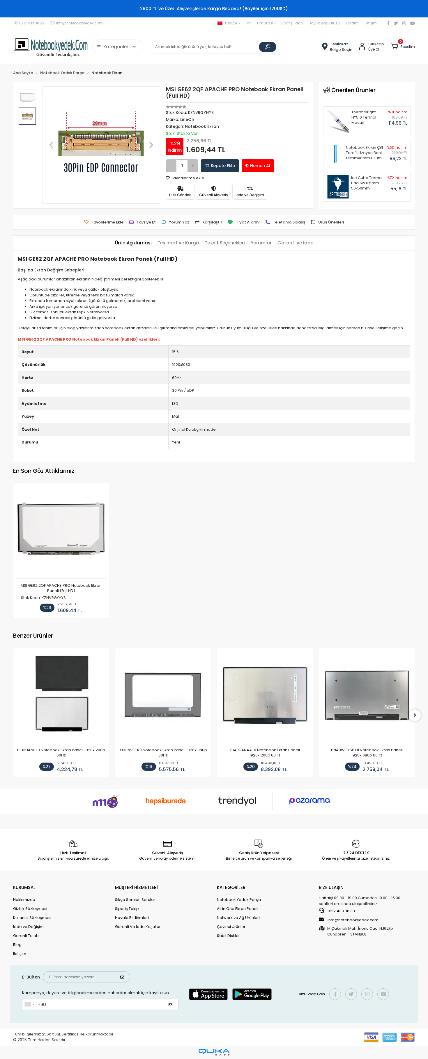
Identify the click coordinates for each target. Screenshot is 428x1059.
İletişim (371, 23)
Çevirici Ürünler (231, 926)
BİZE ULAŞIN (331, 887)
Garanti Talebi (26, 935)
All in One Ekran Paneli (237, 908)
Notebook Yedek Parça (239, 899)
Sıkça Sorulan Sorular (135, 899)
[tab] (133, 243)
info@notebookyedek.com (353, 920)
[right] (415, 715)
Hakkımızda (24, 899)
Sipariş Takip (291, 23)
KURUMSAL (24, 887)
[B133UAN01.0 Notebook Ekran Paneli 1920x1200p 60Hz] (61, 696)
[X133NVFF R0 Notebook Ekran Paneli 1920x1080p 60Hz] (163, 696)
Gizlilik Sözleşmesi (30, 908)
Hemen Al (260, 166)
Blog (17, 944)
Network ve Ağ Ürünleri (238, 917)
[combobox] (29, 1004)
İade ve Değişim (28, 926)
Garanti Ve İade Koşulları (138, 926)
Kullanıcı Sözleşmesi (32, 917)
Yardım (352, 23)
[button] (403, 47)
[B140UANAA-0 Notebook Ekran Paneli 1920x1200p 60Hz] (265, 696)
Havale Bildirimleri (132, 917)
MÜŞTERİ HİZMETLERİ (136, 887)
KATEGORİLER (231, 887)
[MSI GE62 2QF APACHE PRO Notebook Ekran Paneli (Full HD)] (61, 532)
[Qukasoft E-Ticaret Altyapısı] (214, 1052)
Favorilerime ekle (187, 178)
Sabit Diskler (228, 935)
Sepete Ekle (223, 166)
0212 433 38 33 (341, 911)
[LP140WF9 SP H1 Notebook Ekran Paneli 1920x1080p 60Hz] (367, 696)
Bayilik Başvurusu (324, 23)
